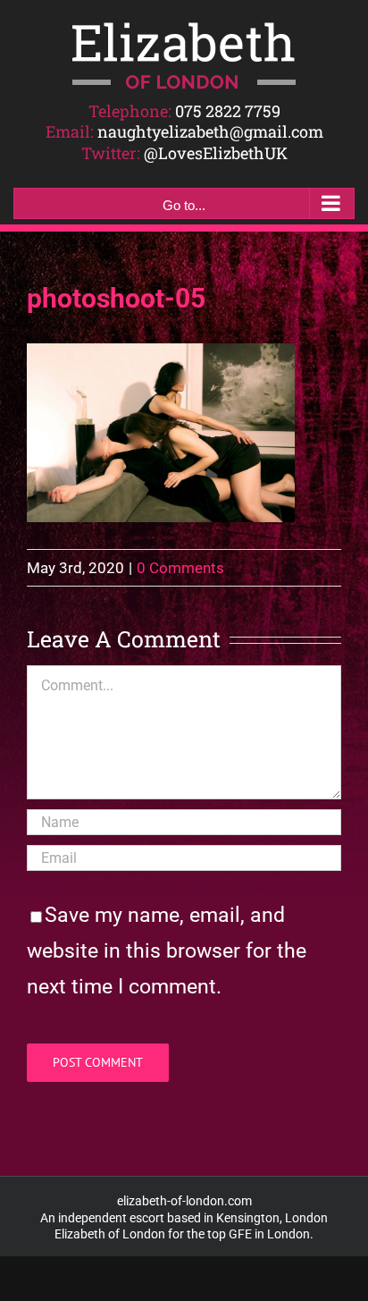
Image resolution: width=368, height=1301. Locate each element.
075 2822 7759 (227, 111)
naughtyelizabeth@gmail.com (210, 131)
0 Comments (180, 568)
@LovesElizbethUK (216, 153)
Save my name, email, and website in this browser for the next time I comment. (166, 951)
